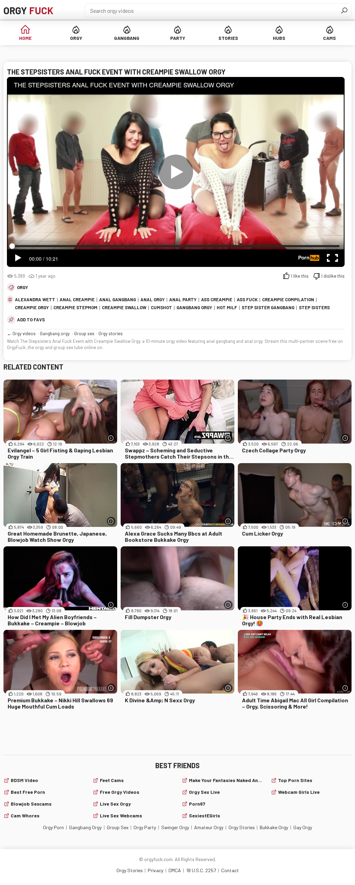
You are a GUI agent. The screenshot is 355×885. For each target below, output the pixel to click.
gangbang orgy (194, 307)
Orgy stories (110, 333)
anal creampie (77, 299)
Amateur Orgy (208, 827)
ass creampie (216, 299)
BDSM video (24, 780)
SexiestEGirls (204, 815)
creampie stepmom (75, 307)
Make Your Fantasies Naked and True (225, 780)
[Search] (344, 10)
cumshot (161, 307)
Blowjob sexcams (31, 804)
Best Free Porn (28, 792)
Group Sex (118, 827)
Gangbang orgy (55, 333)
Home (25, 38)
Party (177, 38)
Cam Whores (25, 815)
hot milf (227, 307)
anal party (183, 299)
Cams (329, 38)
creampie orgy (32, 307)
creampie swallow (124, 307)
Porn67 (197, 804)
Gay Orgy (302, 827)
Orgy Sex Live (204, 792)
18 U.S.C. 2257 (201, 870)
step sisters (314, 307)
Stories (228, 38)
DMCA (174, 870)
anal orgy (152, 299)
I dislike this (333, 276)
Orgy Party (144, 827)
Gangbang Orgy (85, 827)
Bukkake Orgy (274, 827)
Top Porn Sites (295, 780)
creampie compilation (288, 299)
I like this (300, 276)
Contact (230, 870)
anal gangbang (117, 299)
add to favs (31, 319)
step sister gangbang (268, 307)
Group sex (84, 333)
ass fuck (247, 299)
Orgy (28, 10)
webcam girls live (299, 792)
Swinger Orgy (175, 827)
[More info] (111, 438)
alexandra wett (35, 299)
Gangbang (126, 38)
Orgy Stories (241, 827)
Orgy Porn (53, 827)
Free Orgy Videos (119, 792)
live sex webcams (121, 815)
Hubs (279, 38)
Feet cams (112, 780)
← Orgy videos (21, 333)
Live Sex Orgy (115, 804)
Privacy (155, 870)
